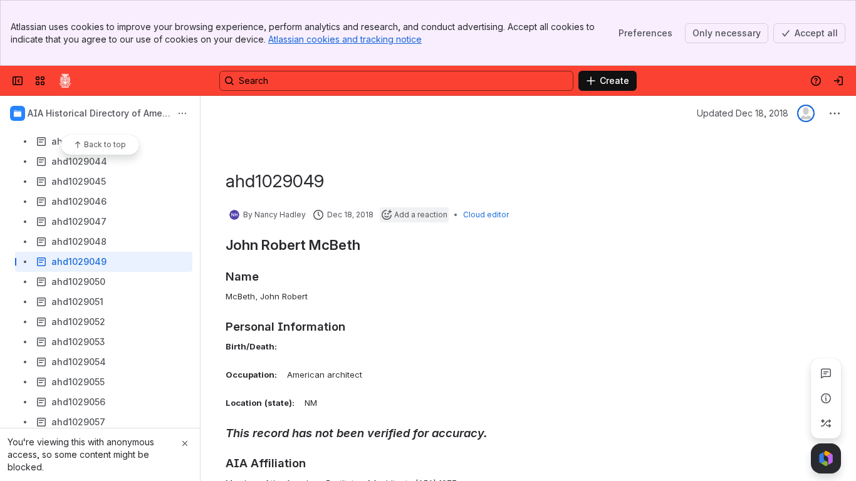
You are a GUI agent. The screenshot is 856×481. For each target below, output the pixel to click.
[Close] (184, 443)
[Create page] (826, 423)
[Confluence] (65, 81)
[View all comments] (826, 373)
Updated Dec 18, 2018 (742, 113)
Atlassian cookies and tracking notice (345, 39)
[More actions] (182, 113)
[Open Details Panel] (826, 398)
